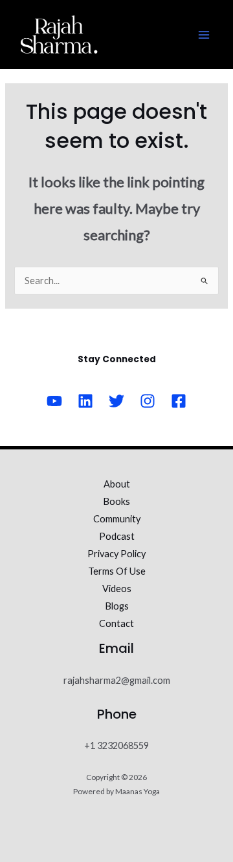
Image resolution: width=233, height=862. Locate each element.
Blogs (117, 605)
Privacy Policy (116, 553)
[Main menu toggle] (203, 34)
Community (116, 518)
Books (116, 501)
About (117, 483)
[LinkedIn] (85, 401)
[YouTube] (54, 401)
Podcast (117, 536)
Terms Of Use (117, 571)
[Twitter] (116, 401)
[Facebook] (178, 401)
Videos (116, 588)
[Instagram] (147, 401)
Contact (116, 623)
